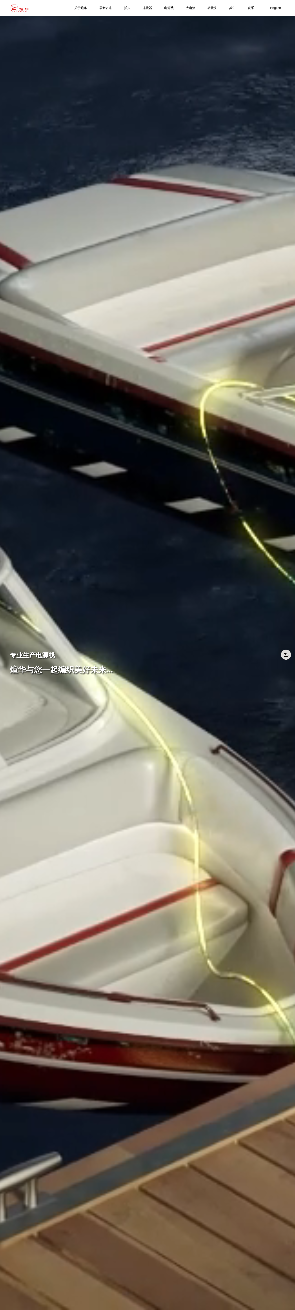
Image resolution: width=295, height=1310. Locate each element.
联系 (251, 8)
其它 (232, 8)
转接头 (212, 8)
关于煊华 (80, 8)
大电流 (190, 8)
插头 (127, 8)
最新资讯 (105, 8)
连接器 (147, 8)
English (275, 8)
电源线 (169, 8)
